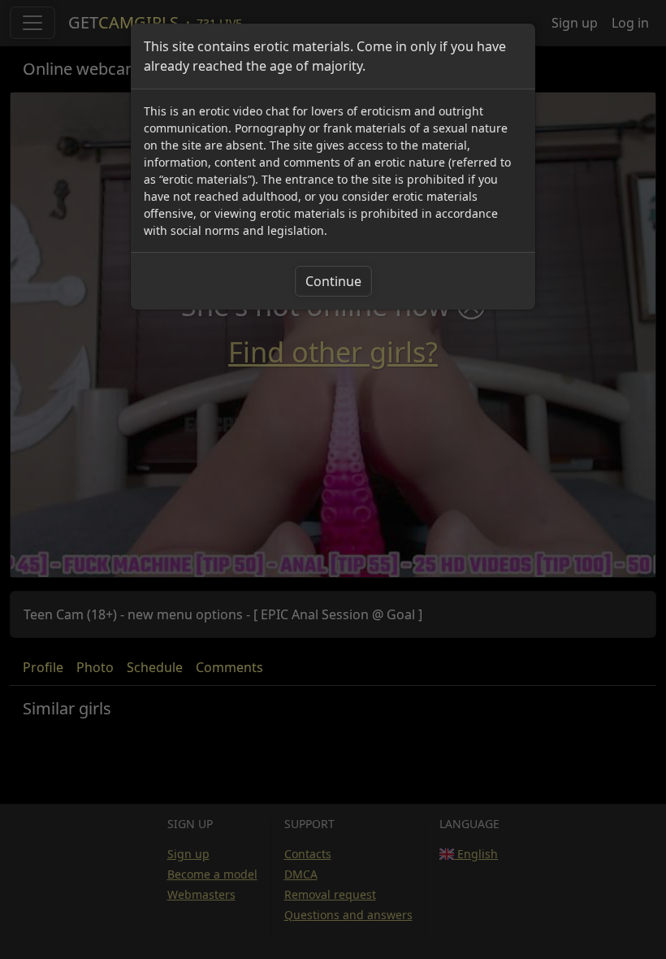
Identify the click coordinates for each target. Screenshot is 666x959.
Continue (333, 281)
